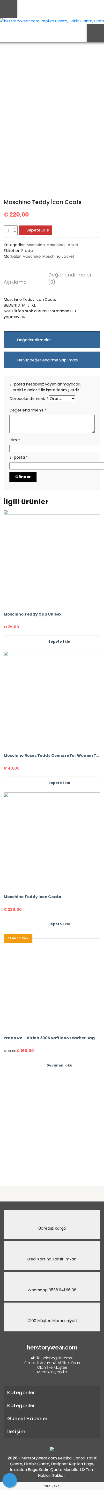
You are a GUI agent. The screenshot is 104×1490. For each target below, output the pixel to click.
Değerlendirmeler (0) (67, 278)
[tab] (23, 282)
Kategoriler (21, 1392)
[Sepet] (9, 1480)
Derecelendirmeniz (29, 398)
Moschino (36, 244)
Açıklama (15, 282)
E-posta (18, 457)
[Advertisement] (52, 1126)
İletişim (16, 1431)
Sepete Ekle (37, 230)
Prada (27, 250)
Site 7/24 (52, 1486)
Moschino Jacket (62, 244)
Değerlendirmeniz (27, 410)
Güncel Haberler (27, 1418)
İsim (14, 440)
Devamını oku (59, 1065)
